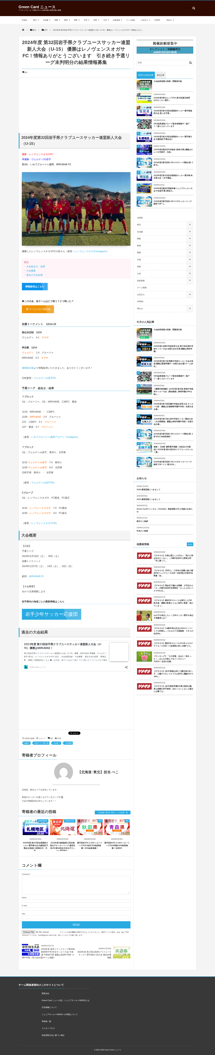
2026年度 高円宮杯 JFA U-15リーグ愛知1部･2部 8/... (173, 163)
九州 (105, 20)
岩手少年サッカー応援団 (51, 614)
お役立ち (144, 20)
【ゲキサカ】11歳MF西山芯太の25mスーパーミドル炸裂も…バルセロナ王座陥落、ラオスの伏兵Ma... (173, 631)
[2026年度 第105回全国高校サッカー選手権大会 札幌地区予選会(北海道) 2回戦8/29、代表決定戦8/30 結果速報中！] (35, 832)
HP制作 (157, 20)
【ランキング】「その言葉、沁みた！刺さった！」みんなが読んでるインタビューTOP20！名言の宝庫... (172, 659)
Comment (25, 874)
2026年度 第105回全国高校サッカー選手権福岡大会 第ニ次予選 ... (173, 112)
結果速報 (116, 20)
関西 (75, 20)
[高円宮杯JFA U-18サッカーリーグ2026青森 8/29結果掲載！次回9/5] (117, 832)
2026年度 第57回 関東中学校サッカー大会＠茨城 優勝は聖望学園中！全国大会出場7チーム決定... (173, 364)
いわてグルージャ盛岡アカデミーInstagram (54, 437)
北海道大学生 (69, 821)
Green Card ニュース (37, 7)
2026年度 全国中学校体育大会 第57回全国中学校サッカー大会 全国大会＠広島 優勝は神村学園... (173, 349)
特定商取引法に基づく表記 (53, 1035)
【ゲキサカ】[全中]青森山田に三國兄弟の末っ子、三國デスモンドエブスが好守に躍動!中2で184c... (173, 674)
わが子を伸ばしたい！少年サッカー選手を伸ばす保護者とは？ (173, 616)
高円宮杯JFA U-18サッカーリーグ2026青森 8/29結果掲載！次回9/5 (117, 845)
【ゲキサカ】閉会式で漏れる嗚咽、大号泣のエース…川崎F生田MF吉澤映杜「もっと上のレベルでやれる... (173, 588)
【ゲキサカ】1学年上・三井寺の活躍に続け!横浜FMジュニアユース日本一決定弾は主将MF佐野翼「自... (173, 573)
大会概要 (31, 270)
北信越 (45, 20)
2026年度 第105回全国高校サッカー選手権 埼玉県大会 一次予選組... (173, 176)
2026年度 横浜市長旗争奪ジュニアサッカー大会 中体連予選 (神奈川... (173, 189)
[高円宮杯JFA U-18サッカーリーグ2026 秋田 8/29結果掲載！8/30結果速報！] (90, 832)
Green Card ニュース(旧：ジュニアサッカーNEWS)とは (65, 1000)
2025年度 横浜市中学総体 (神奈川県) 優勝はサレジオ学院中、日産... (173, 150)
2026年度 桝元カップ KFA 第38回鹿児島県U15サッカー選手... (172, 99)
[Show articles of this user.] (49, 772)
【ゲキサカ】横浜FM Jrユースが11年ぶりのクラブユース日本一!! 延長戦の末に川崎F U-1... (173, 644)
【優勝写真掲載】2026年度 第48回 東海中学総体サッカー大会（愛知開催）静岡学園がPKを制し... (173, 391)
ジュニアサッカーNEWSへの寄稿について (60, 1014)
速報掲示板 (28, 367)
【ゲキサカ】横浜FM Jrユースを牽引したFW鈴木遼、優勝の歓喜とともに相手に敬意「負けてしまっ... (173, 603)
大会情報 (68, 743)
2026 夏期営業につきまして (148, 489)
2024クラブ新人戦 (41, 743)
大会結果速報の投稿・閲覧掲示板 (168, 81)
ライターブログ (48, 1028)
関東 (56, 20)
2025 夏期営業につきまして (148, 499)
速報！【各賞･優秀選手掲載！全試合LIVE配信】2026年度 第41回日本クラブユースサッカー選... (173, 449)
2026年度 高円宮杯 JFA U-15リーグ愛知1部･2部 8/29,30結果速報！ (173, 435)
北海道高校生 (42, 821)
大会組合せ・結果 (35, 266)
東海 (66, 20)
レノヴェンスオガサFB (43, 523)
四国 (95, 20)
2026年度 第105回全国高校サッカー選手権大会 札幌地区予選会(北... (173, 138)
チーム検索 (130, 20)
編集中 (27, 743)
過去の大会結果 (34, 275)
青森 (127, 821)
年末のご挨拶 (142, 531)
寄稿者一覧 (46, 1021)
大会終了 (56, 743)
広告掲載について (49, 1007)
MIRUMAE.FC (36, 576)
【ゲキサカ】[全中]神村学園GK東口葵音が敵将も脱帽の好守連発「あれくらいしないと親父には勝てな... (173, 689)
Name (24, 897)
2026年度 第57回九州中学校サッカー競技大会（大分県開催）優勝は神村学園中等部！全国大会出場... (173, 421)
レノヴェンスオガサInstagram (90, 251)
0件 (26, 72)
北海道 (24, 20)
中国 (85, 20)
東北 (35, 20)
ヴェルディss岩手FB (45, 378)
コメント (42, 738)
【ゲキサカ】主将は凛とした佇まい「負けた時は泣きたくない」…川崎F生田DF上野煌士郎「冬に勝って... (173, 558)
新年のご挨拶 (142, 521)
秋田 (100, 821)
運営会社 (45, 993)
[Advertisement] (76, 105)
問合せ (169, 20)
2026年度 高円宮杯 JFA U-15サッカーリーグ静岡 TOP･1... (173, 202)
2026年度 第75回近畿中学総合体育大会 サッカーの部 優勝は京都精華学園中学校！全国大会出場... (173, 406)
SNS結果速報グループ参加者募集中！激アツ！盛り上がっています (172, 125)
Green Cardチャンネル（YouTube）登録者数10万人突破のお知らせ (165, 510)
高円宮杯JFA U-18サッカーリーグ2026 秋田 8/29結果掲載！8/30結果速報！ (89, 845)
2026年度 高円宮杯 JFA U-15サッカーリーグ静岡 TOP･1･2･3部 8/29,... (173, 463)
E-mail (24, 906)
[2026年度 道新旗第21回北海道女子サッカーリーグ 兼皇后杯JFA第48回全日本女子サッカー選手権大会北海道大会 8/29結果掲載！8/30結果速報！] (63, 832)
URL (23, 914)
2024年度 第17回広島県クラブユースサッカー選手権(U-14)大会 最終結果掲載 (94, 955)
